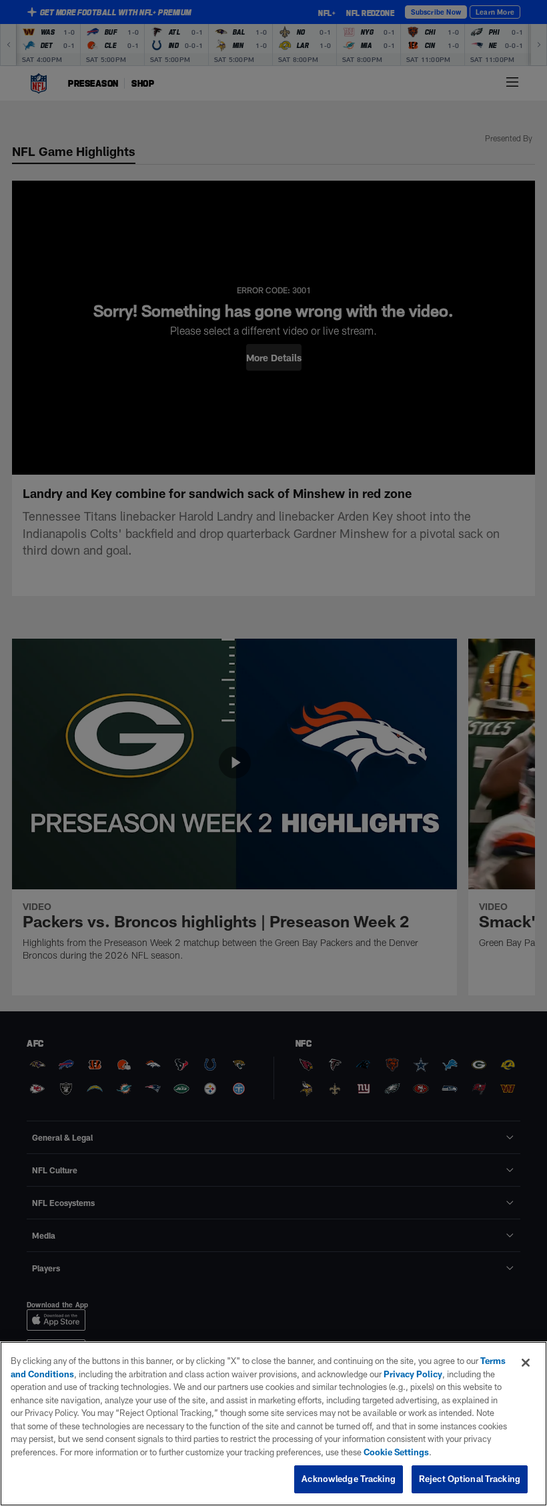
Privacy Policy (413, 1374)
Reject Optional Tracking (469, 1478)
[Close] (525, 1362)
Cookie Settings (396, 1452)
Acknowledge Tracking (349, 1478)
